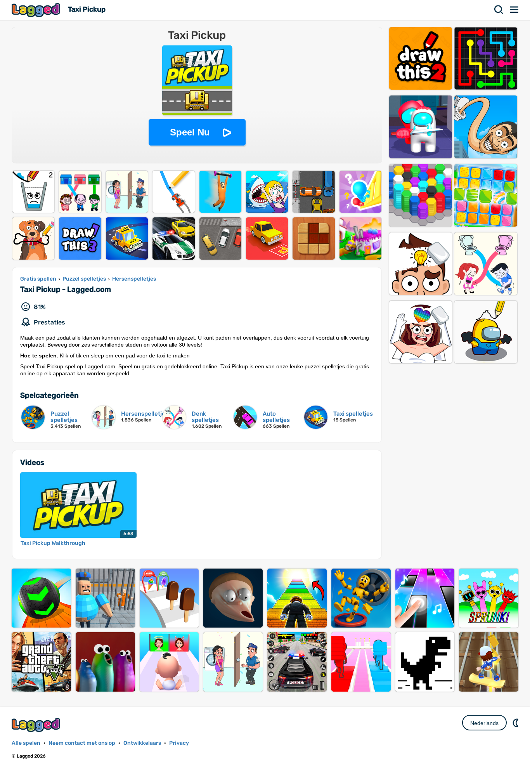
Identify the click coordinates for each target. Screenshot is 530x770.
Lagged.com (37, 725)
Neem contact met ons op (81, 743)
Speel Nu (190, 132)
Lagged (37, 10)
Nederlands (484, 723)
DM (516, 722)
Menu (514, 9)
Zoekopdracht (499, 9)
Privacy (179, 743)
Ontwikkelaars (142, 743)
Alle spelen (26, 743)
